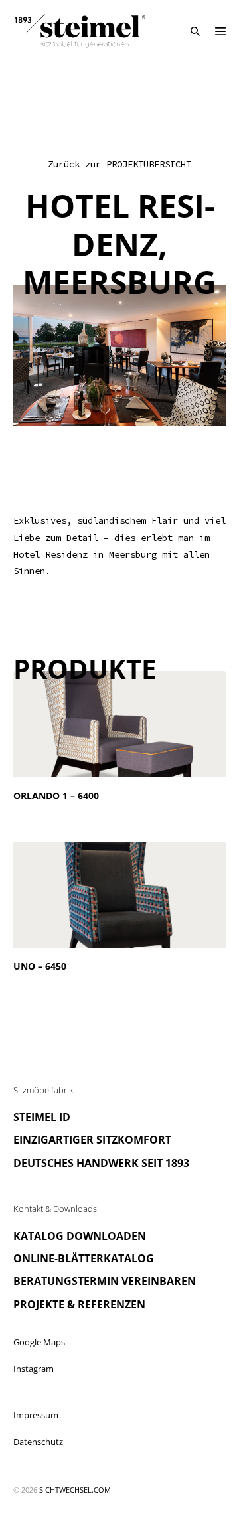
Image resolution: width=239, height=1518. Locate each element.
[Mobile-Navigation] (220, 31)
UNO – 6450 (39, 966)
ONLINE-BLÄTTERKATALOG (83, 1258)
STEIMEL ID (41, 1117)
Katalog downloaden (79, 1236)
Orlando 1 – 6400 (56, 795)
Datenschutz (38, 1442)
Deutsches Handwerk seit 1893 (101, 1163)
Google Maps (39, 1342)
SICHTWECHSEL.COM (75, 1490)
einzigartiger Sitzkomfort (92, 1139)
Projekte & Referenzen (79, 1304)
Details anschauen (52, 810)
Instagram (33, 1369)
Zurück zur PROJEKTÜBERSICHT (119, 164)
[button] (195, 31)
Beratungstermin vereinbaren (104, 1281)
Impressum (35, 1415)
